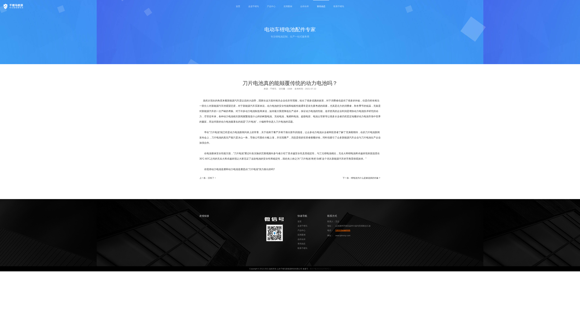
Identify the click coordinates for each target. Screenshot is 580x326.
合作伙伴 (304, 6)
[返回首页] (13, 6)
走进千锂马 (253, 6)
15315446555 (342, 230)
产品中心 (271, 6)
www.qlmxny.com (342, 235)
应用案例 (288, 6)
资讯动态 (321, 6)
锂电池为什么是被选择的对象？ (366, 178)
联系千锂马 (339, 6)
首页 (238, 6)
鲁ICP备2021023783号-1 (320, 269)
